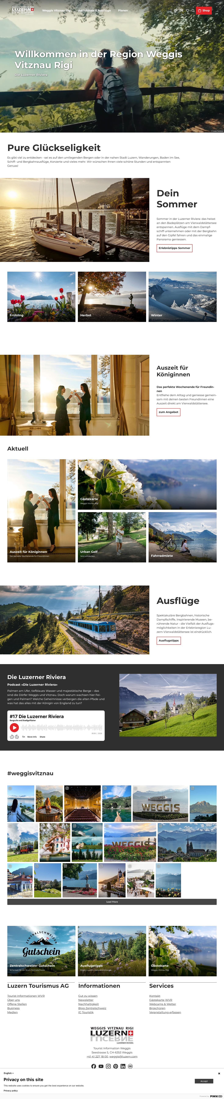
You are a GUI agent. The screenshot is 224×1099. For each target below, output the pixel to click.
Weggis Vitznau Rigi (56, 10)
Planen (123, 10)
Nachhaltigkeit (88, 1004)
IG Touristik (86, 1012)
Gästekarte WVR (160, 1000)
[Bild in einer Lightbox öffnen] (168, 705)
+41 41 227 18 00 (97, 1056)
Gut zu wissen (88, 996)
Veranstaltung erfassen (165, 1012)
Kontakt (154, 996)
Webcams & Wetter (162, 1004)
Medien (12, 1012)
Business (13, 1008)
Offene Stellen (17, 1004)
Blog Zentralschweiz (92, 1008)
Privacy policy (11, 1090)
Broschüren (157, 1008)
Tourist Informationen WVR (26, 996)
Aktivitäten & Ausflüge (94, 10)
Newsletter (85, 1000)
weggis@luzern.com (123, 1056)
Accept (204, 1081)
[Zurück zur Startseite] (23, 10)
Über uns (13, 1000)
